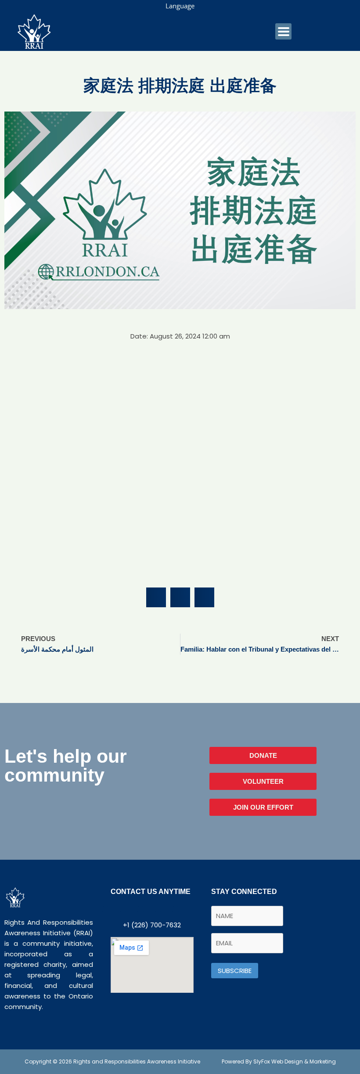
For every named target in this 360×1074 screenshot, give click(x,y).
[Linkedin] (158, 909)
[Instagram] (175, 909)
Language (180, 5)
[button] (156, 597)
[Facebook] (105, 909)
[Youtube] (140, 909)
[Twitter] (122, 909)
